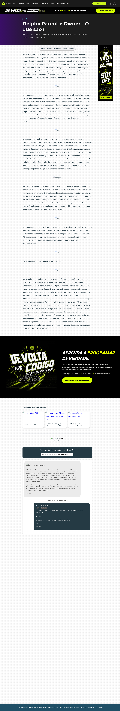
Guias (52, 3)
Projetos (35, 3)
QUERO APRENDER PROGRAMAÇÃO (77, 380)
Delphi (49, 49)
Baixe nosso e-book (62, 3)
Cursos (28, 3)
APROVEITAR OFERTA (106, 11)
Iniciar (99, 3)
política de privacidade (87, 707)
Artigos (42, 49)
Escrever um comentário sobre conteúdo (57, 454)
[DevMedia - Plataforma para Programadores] (9, 3)
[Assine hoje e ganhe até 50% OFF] (105, 73)
